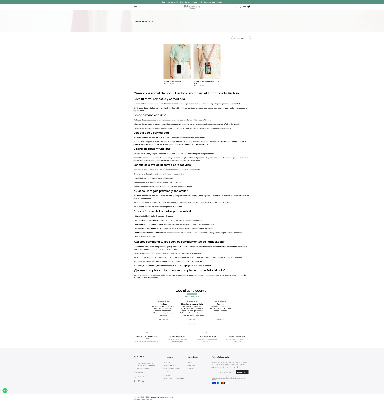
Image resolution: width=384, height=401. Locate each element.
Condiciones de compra (172, 372)
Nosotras (191, 369)
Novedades (191, 365)
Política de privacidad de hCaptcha (223, 378)
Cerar (134, 2)
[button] (190, 323)
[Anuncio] (192, 2)
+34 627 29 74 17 (142, 377)
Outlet (190, 362)
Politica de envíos (170, 365)
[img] (192, 294)
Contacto (139, 373)
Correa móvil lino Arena (172, 81)
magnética (148, 399)
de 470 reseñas (191, 296)
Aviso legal (167, 375)
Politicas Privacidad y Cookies (174, 378)
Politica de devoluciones (172, 369)
